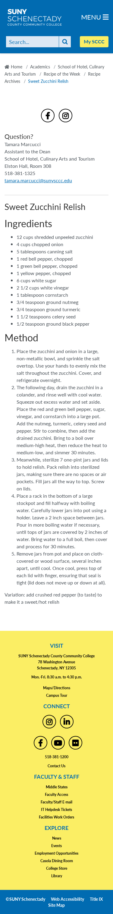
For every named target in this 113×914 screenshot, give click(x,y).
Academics (40, 67)
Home (16, 67)
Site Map (56, 905)
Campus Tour (56, 695)
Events (56, 845)
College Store (56, 868)
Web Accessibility (67, 899)
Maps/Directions (56, 687)
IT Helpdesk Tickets (56, 809)
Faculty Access (56, 794)
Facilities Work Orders (56, 817)
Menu (92, 17)
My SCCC (94, 41)
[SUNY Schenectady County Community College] (45, 17)
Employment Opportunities (56, 853)
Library (56, 875)
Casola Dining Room (56, 860)
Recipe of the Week (62, 74)
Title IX (96, 899)
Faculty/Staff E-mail (56, 802)
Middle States (56, 787)
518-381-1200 (56, 756)
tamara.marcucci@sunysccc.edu (38, 180)
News (56, 838)
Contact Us (56, 765)
